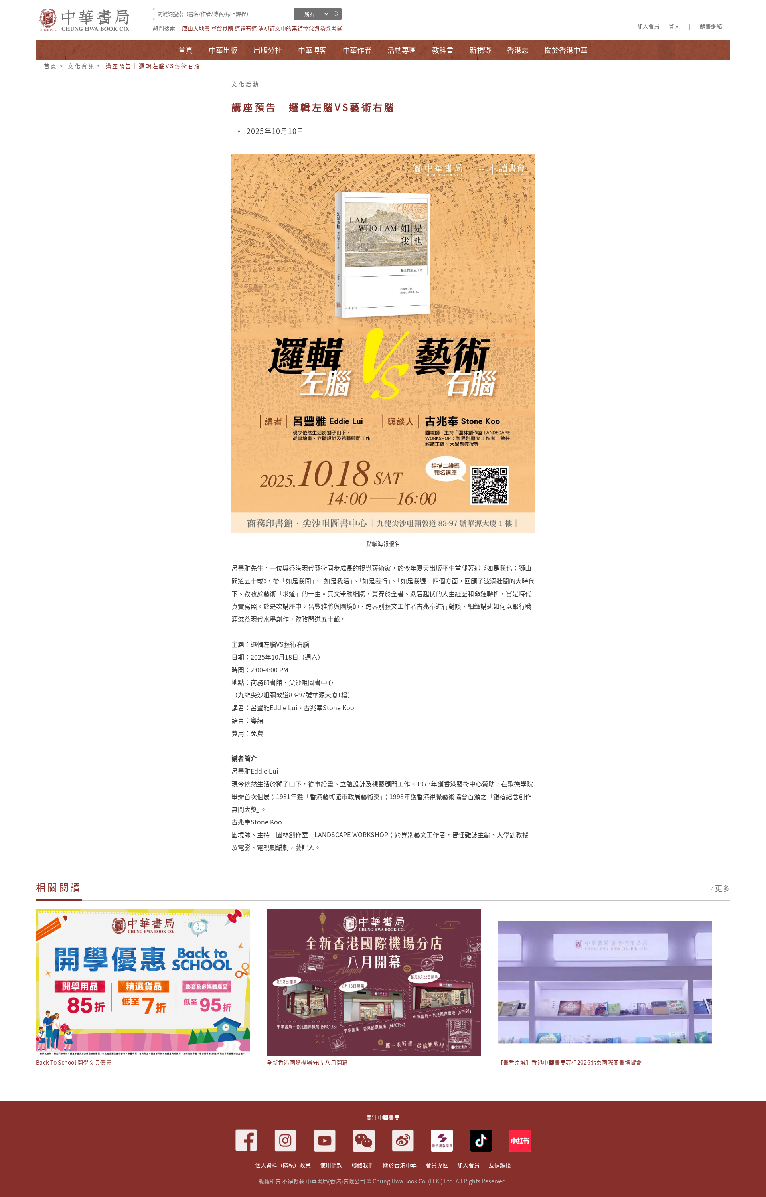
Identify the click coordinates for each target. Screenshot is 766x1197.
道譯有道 (246, 28)
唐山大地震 (196, 28)
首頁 (50, 66)
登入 (674, 26)
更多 (722, 888)
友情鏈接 (500, 1165)
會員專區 (437, 1165)
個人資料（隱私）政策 (283, 1165)
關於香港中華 (400, 1165)
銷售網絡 (711, 26)
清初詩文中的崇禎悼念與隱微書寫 (300, 28)
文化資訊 (81, 66)
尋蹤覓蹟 (222, 28)
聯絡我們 (362, 1165)
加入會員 (648, 26)
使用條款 (331, 1165)
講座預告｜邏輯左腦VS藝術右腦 (153, 66)
